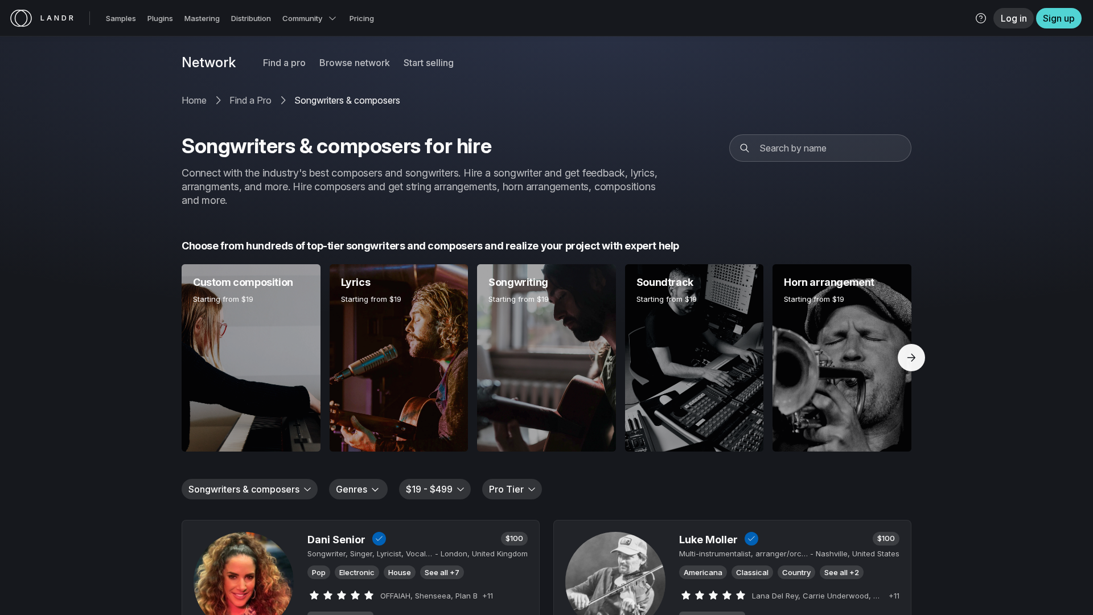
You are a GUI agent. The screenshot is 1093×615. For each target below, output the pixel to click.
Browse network (354, 62)
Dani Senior (336, 540)
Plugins (160, 18)
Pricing (362, 18)
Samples (121, 18)
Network (209, 63)
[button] (981, 18)
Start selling (429, 62)
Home (194, 100)
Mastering (202, 18)
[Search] (744, 148)
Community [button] (302, 18)
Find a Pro (250, 100)
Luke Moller (708, 540)
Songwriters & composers (347, 100)
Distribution (251, 18)
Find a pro (284, 62)
